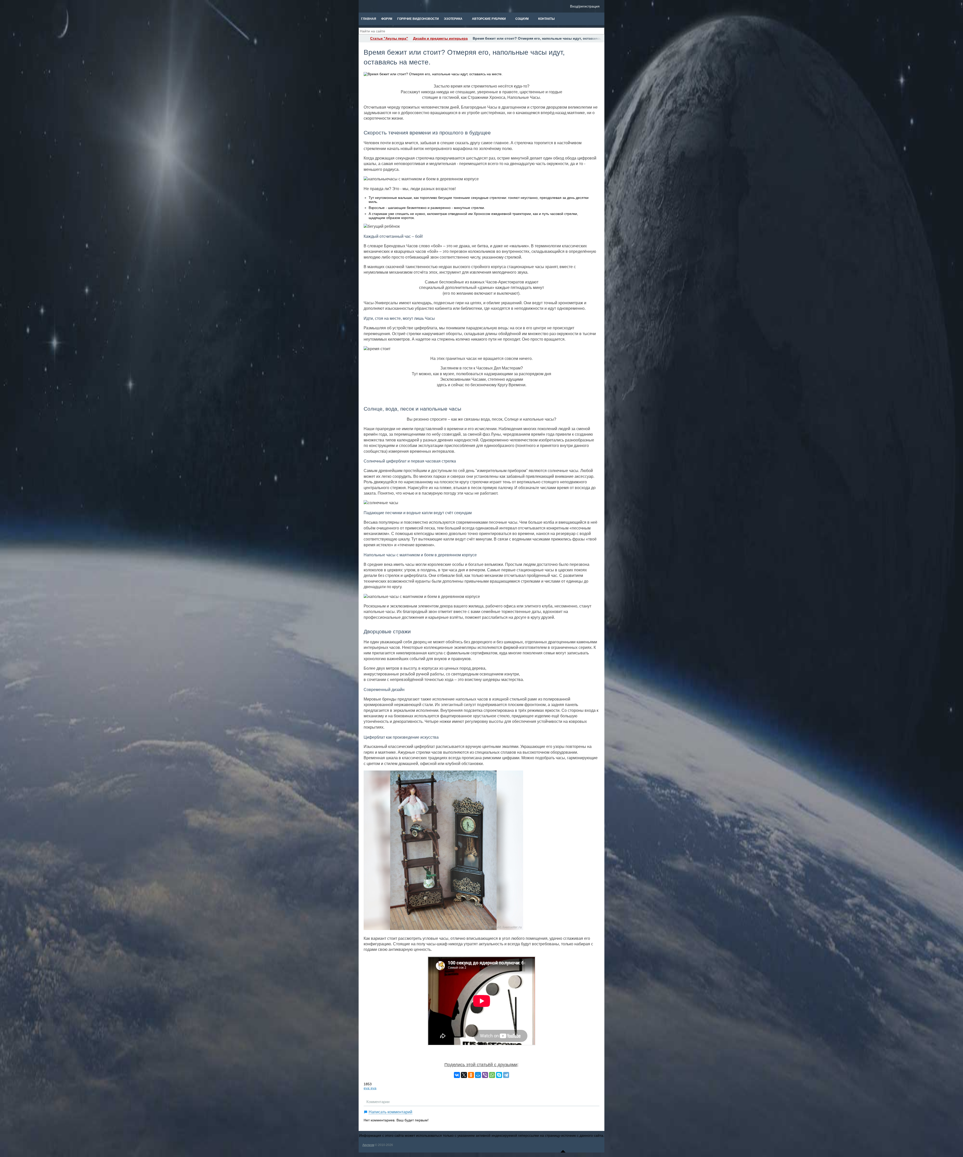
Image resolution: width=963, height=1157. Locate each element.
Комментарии (377, 1102)
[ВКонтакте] (457, 1075)
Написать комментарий (390, 1112)
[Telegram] (506, 1075)
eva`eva (370, 1088)
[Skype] (499, 1075)
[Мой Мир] (478, 1075)
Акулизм (368, 1145)
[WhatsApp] (492, 1075)
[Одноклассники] (471, 1075)
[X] (464, 1075)
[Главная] (363, 38)
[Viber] (485, 1075)
